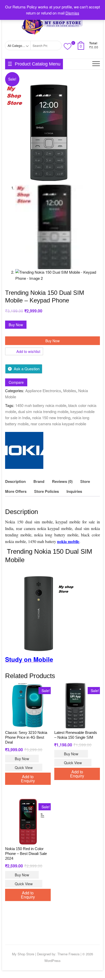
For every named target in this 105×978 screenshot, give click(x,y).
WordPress (52, 960)
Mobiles (69, 390)
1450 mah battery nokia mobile (40, 405)
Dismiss (72, 13)
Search (56, 45)
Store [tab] (85, 481)
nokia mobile (68, 541)
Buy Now (16, 324)
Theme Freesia (68, 953)
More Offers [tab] (16, 491)
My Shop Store (23, 953)
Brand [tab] (38, 481)
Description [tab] (15, 481)
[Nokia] (24, 450)
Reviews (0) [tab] (62, 481)
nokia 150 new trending (51, 417)
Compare (16, 382)
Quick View (24, 767)
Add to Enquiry (28, 779)
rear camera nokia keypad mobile (58, 423)
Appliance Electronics (43, 390)
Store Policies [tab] (46, 491)
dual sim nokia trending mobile (43, 411)
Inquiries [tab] (74, 491)
